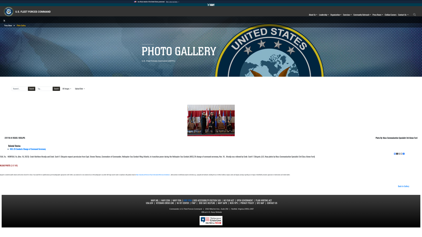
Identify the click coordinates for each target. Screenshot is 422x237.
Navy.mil (155, 200)
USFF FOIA (188, 200)
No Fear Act (229, 200)
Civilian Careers (390, 14)
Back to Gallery (403, 186)
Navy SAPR (222, 203)
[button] (173, 2)
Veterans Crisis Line (165, 203)
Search (31, 89)
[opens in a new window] (4, 20)
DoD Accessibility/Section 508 (207, 200)
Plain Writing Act (264, 200)
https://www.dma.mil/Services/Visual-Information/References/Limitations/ (153, 175)
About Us (312, 14)
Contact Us (402, 14)
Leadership (323, 14)
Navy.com (165, 200)
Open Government (245, 200)
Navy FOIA (177, 200)
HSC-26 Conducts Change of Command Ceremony (28, 149)
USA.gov (149, 203)
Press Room (377, 14)
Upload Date (79, 89)
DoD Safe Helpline (207, 203)
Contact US (272, 203)
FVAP (194, 203)
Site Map (260, 203)
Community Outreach (361, 14)
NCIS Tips (234, 203)
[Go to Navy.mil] (211, 4)
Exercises (346, 14)
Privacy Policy (247, 203)
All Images (66, 89)
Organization (335, 14)
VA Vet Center (183, 203)
